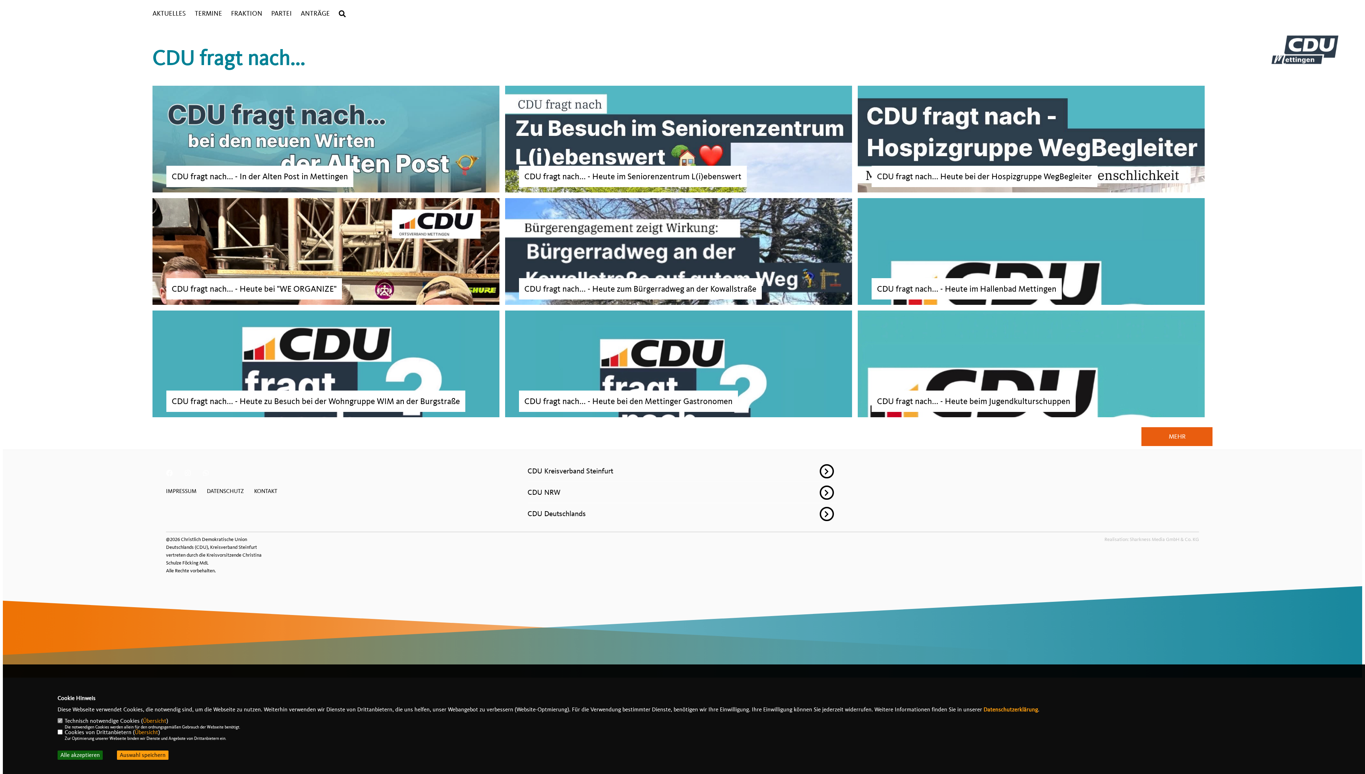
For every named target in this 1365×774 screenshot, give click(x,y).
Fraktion (246, 13)
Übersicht (154, 721)
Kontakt (265, 491)
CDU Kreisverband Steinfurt (570, 471)
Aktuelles (169, 13)
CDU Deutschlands (557, 513)
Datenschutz (225, 491)
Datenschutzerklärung (1011, 709)
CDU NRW (544, 492)
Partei (281, 13)
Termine (208, 13)
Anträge (315, 13)
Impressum (181, 491)
